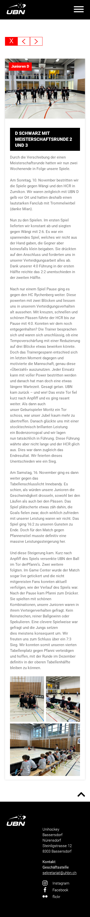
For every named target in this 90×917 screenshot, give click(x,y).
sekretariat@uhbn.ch (59, 873)
